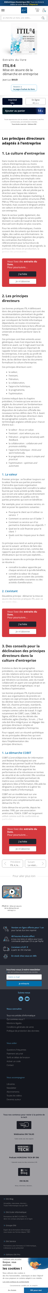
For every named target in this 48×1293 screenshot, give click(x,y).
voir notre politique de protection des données (23, 972)
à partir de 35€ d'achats (21, 948)
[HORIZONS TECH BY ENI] (24, 1148)
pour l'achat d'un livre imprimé (27, 928)
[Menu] (3, 10)
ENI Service (11, 1241)
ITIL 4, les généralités (16, 865)
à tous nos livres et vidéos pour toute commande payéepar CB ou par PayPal (27, 938)
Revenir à (24, 87)
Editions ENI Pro (13, 1254)
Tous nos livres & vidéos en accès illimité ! (24, 3)
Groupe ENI (11, 1225)
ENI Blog (9, 1199)
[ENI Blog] (24, 1172)
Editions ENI (24, 10)
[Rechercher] (43, 18)
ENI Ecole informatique (16, 1212)
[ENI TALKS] (24, 1125)
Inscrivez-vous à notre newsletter (23, 970)
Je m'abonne (23, 281)
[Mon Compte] (44, 10)
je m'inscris (24, 983)
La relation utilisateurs (37, 865)
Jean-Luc (10, 79)
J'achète (22, 274)
